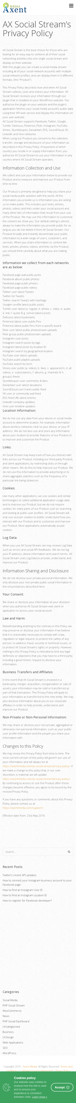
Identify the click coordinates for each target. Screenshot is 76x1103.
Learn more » (39, 1096)
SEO (5, 1047)
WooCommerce (12, 1010)
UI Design (8, 1037)
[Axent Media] (15, 10)
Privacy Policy (62, 1070)
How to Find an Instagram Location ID (25, 895)
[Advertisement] (38, 946)
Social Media (10, 1000)
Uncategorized (11, 1026)
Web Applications (13, 1042)
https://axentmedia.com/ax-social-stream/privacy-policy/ (36, 766)
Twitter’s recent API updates (19, 875)
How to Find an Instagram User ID (23, 890)
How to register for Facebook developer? (27, 900)
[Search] (69, 851)
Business (8, 1032)
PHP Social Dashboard (16, 1021)
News (6, 1016)
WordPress (9, 1053)
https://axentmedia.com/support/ (23, 808)
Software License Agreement (37, 1070)
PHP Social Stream (14, 1005)
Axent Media (30, 1066)
